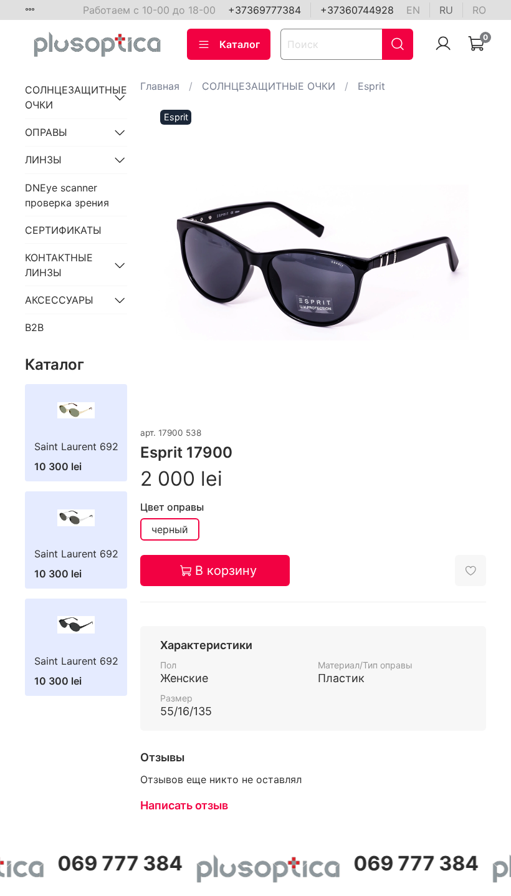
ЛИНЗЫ (43, 159)
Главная (159, 86)
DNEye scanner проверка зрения (67, 195)
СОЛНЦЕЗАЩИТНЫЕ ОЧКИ (268, 86)
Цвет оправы (172, 507)
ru (446, 10)
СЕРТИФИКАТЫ (63, 230)
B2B (34, 327)
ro (479, 10)
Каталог (239, 44)
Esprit (371, 86)
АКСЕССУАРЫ (59, 300)
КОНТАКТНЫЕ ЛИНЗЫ (59, 265)
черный (169, 529)
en (413, 10)
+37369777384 (264, 10)
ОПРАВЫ (46, 132)
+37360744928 (357, 10)
